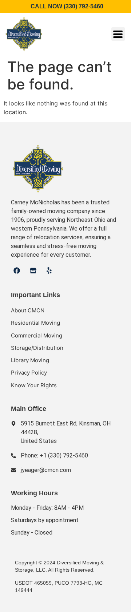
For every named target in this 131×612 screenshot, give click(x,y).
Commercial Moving (36, 335)
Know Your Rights (34, 385)
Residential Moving (35, 322)
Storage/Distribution (37, 347)
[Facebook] (17, 270)
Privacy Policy (29, 372)
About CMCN (27, 310)
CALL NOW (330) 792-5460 (65, 6)
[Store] (33, 270)
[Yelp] (49, 270)
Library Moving (30, 360)
